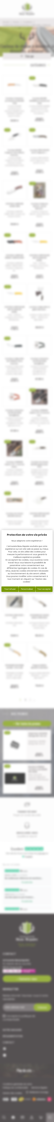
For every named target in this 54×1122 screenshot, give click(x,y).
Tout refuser (10, 589)
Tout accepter (44, 589)
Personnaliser (27, 589)
